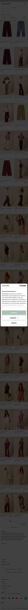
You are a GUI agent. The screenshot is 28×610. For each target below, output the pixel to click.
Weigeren (14, 322)
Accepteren (14, 312)
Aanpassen (13, 317)
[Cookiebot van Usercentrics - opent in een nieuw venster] (19, 286)
